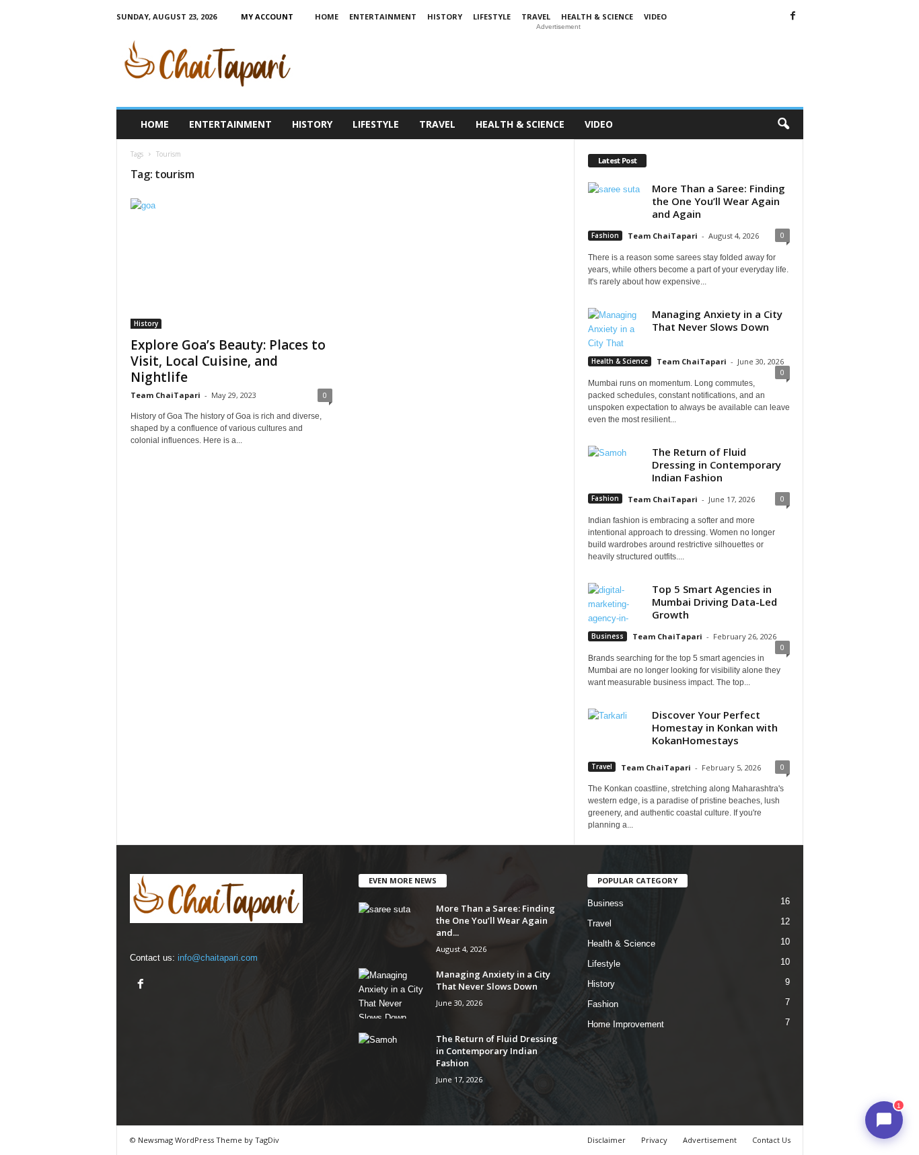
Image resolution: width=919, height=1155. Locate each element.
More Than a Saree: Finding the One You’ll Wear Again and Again (718, 201)
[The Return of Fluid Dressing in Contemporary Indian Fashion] (392, 1058)
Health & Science (597, 16)
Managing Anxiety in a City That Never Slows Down (717, 320)
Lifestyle (492, 16)
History (444, 16)
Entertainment (382, 16)
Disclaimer (606, 1140)
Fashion (605, 235)
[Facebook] (793, 16)
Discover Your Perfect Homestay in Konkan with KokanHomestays (715, 727)
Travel (535, 16)
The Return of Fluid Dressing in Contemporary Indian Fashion (716, 464)
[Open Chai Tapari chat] (884, 1120)
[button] (783, 124)
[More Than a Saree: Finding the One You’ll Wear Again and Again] (392, 927)
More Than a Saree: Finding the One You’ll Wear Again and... (495, 920)
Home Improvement (625, 1024)
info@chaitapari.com (218, 958)
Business (607, 636)
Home (326, 16)
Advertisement (710, 1140)
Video (655, 16)
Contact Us (771, 1140)
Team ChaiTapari (165, 395)
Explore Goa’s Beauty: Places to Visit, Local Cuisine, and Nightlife (228, 361)
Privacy (654, 1140)
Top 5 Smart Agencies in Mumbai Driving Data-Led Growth (714, 601)
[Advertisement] (558, 63)
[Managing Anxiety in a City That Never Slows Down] (392, 993)
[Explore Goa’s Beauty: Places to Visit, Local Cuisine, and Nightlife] (231, 263)
